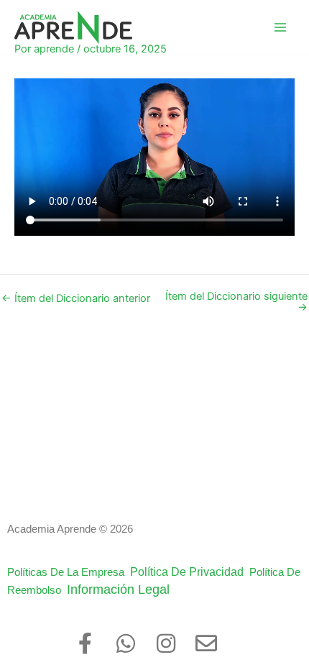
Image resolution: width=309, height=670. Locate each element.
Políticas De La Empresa (68, 572)
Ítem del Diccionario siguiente (236, 301)
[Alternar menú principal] (280, 27)
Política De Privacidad (189, 571)
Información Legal (127, 589)
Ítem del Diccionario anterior (75, 298)
